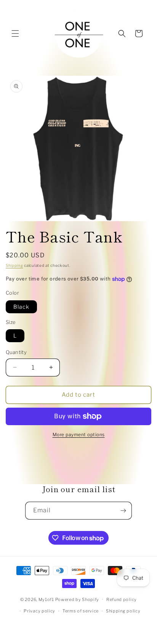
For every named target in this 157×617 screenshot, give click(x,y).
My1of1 (46, 599)
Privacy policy (39, 611)
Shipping (14, 265)
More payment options (79, 434)
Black (21, 306)
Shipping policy (123, 611)
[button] (15, 33)
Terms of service (80, 611)
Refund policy (121, 599)
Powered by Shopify (77, 599)
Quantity (16, 352)
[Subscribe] (123, 511)
